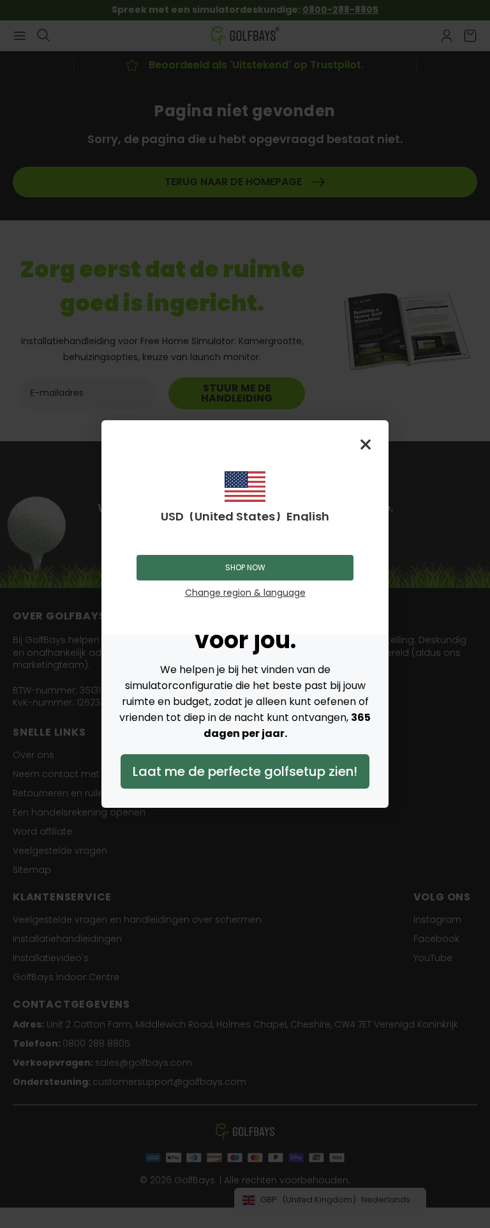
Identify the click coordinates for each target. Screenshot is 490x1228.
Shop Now (245, 567)
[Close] (365, 444)
